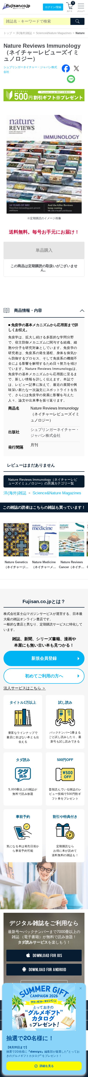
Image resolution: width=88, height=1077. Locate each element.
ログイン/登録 (53, 7)
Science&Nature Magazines (54, 33)
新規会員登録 (44, 658)
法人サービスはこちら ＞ (25, 688)
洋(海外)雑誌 (24, 33)
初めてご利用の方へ (44, 676)
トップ (8, 33)
